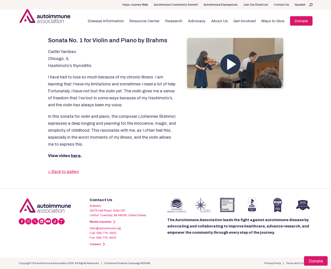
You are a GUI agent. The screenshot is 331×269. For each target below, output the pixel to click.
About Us (219, 21)
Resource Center (144, 21)
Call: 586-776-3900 (103, 233)
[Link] (54, 205)
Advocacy (197, 21)
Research (173, 21)
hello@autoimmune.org (105, 228)
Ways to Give (272, 21)
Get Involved (244, 21)
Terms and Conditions (299, 263)
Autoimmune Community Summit (176, 4)
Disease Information (106, 21)
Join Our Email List (255, 4)
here (76, 155)
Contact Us (281, 4)
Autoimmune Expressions (221, 4)
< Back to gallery (63, 171)
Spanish (300, 4)
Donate (301, 21)
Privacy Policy (272, 263)
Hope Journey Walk (135, 4)
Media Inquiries (100, 221)
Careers (95, 244)
